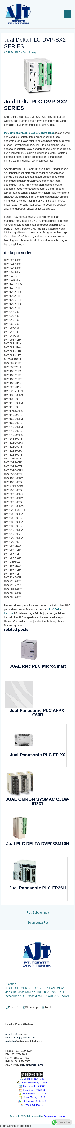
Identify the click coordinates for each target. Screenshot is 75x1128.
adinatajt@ (11, 1034)
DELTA (9, 52)
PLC (18, 52)
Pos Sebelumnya (38, 912)
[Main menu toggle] (67, 14)
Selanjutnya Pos (38, 922)
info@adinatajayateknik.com (20, 1037)
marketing (10, 1041)
